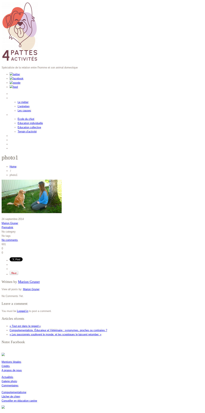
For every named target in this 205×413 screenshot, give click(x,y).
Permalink (7, 227)
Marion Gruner (10, 223)
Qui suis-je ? (21, 93)
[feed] (14, 86)
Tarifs (15, 143)
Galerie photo (9, 381)
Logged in (22, 311)
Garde (15, 135)
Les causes (24, 110)
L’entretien (23, 106)
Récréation (19, 139)
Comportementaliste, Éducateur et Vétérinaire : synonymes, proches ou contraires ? (58, 330)
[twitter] (15, 74)
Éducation (18, 114)
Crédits (6, 366)
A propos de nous (12, 370)
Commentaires (10, 385)
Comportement (23, 97)
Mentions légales (11, 361)
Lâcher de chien (11, 396)
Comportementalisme (14, 392)
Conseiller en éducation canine (19, 400)
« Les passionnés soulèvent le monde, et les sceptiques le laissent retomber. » (55, 334)
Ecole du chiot (26, 118)
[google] (15, 82)
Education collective (29, 127)
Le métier (23, 102)
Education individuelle (30, 123)
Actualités (7, 377)
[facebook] (16, 78)
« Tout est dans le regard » (25, 326)
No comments (10, 240)
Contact (16, 147)
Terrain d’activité (27, 131)
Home (13, 166)
